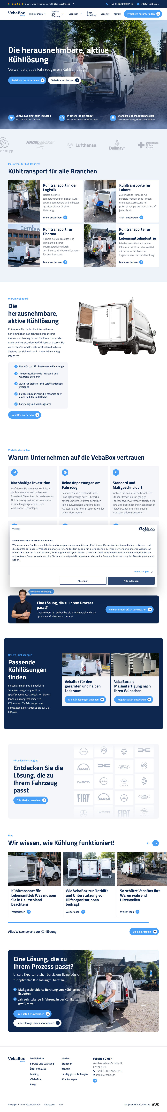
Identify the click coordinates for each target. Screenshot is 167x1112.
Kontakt (117, 13)
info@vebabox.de (150, 4)
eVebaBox (35, 1079)
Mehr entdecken (52, 217)
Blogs (33, 1084)
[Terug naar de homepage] (16, 13)
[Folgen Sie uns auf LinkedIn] (95, 1081)
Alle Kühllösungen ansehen (83, 699)
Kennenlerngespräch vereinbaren (127, 609)
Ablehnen (83, 581)
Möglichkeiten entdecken (132, 699)
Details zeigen (141, 571)
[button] (155, 843)
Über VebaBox (91, 14)
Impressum (49, 1104)
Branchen (73, 13)
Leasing (104, 13)
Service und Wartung (56, 14)
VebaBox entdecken (62, 80)
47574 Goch (99, 1067)
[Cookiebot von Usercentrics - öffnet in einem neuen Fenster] (140, 529)
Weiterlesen (18, 912)
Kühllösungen (36, 13)
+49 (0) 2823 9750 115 (121, 4)
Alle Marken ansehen (29, 800)
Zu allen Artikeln (142, 932)
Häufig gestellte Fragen (74, 1074)
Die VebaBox (37, 1058)
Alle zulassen (131, 581)
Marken (65, 1058)
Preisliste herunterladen (141, 14)
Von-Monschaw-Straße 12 (107, 1063)
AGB (61, 1104)
